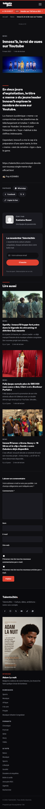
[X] (16, 611)
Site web (5, 545)
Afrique (5, 703)
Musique (5, 698)
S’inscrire (22, 262)
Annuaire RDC (7, 782)
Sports (5, 694)
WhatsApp (22, 188)
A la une (5, 707)
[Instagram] (10, 611)
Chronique (6, 726)
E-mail (5, 534)
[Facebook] (4, 611)
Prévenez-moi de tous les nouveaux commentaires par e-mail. (16, 560)
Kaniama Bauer (24, 220)
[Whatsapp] (32, 611)
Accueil (5, 17)
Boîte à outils (7, 778)
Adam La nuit (9, 677)
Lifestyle (5, 765)
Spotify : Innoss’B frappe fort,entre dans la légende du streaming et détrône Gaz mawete (21, 327)
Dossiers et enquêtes (10, 773)
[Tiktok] (27, 611)
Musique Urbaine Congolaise (13, 715)
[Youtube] (21, 611)
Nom (4, 523)
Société (5, 769)
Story (4, 738)
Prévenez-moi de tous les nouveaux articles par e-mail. (22, 571)
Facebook (11, 194)
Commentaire (8, 491)
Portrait (5, 730)
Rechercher (6, 790)
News (12, 17)
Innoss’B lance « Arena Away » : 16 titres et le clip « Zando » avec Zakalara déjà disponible (20, 446)
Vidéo (4, 742)
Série (4, 734)
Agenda (5, 786)
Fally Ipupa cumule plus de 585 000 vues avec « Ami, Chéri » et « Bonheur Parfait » (22, 386)
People (5, 711)
